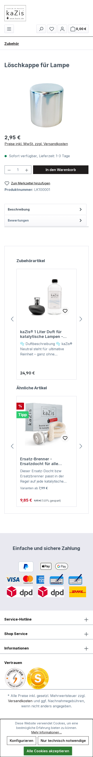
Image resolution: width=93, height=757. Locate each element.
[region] (46, 105)
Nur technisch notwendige (63, 740)
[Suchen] (41, 29)
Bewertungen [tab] (18, 220)
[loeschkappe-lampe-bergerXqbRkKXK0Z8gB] (46, 105)
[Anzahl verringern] (9, 169)
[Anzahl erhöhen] (26, 169)
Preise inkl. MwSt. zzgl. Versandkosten (36, 144)
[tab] (45, 209)
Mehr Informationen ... (46, 732)
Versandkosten (20, 701)
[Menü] (9, 29)
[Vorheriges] (12, 319)
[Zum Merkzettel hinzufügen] (65, 311)
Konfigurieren (21, 740)
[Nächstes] (81, 319)
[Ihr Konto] (62, 29)
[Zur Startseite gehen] (46, 13)
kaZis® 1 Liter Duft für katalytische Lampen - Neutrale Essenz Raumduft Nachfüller (45, 334)
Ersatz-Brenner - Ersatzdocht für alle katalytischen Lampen (41, 461)
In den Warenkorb (61, 170)
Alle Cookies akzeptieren (48, 751)
